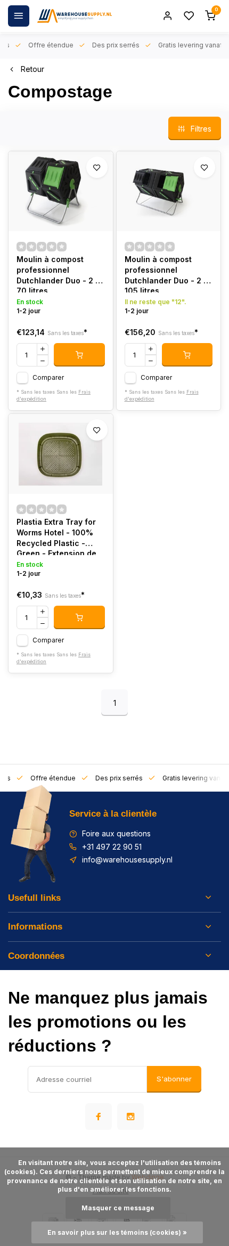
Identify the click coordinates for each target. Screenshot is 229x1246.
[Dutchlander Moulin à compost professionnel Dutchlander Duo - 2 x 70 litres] (61, 191)
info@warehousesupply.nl (127, 859)
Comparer (48, 377)
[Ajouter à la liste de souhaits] (97, 167)
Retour (32, 69)
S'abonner (174, 1078)
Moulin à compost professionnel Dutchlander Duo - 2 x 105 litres (166, 273)
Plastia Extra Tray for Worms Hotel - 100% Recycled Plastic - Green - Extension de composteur (56, 536)
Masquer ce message (117, 1208)
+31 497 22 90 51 (112, 846)
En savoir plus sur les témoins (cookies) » (117, 1232)
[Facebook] (98, 1116)
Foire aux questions (116, 833)
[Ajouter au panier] (79, 355)
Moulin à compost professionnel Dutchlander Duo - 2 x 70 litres (58, 273)
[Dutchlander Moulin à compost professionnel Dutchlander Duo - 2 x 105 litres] (169, 191)
